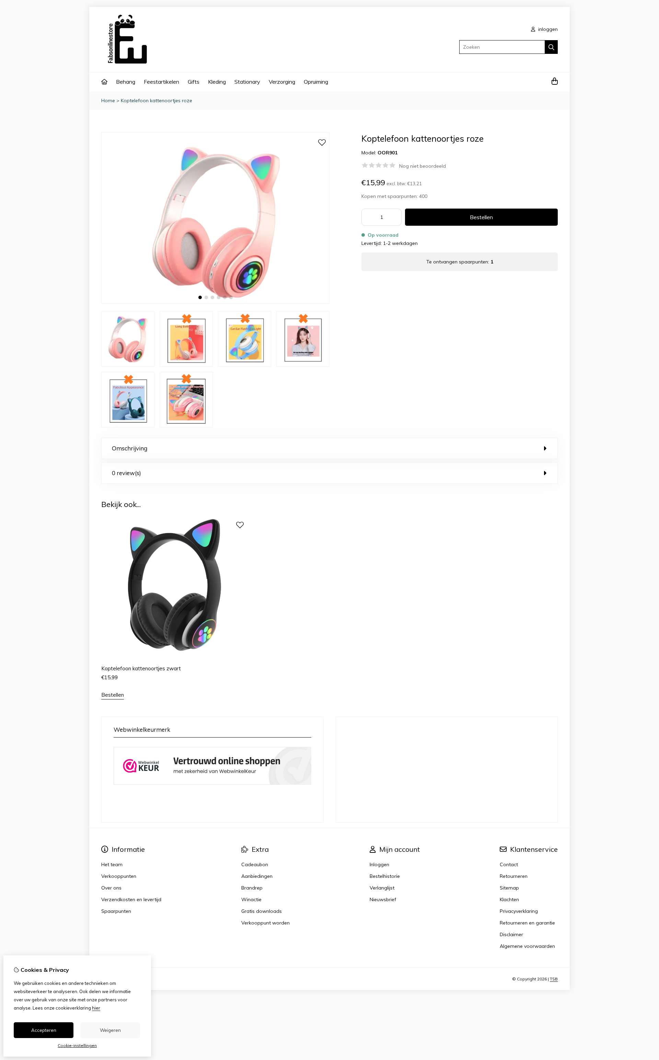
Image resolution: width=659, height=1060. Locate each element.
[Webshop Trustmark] (212, 785)
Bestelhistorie (385, 876)
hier (96, 1008)
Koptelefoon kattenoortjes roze (156, 100)
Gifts (193, 81)
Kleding (217, 81)
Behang (125, 81)
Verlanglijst (382, 888)
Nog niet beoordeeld (422, 166)
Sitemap (509, 888)
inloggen (547, 29)
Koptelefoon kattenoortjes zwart (141, 668)
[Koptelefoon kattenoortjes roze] (215, 302)
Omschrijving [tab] (129, 448)
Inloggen (379, 864)
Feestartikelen (161, 81)
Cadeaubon (254, 864)
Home (108, 100)
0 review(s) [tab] (126, 472)
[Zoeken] (551, 47)
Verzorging (282, 81)
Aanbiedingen (257, 876)
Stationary (247, 81)
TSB (554, 978)
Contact (509, 864)
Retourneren (514, 876)
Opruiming (316, 81)
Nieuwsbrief (383, 899)
